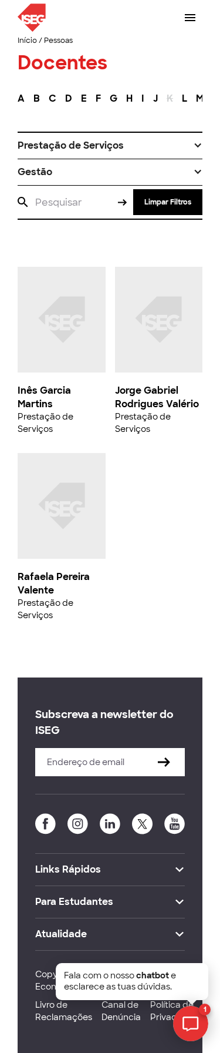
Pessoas (58, 40)
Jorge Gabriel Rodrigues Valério (157, 397)
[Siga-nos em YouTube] (174, 824)
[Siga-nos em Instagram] (77, 824)
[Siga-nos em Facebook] (45, 824)
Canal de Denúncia (121, 1011)
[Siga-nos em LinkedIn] (110, 824)
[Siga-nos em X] (142, 824)
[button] (110, 146)
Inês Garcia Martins (44, 397)
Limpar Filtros (167, 202)
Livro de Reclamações (63, 1011)
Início (27, 40)
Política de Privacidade (175, 1011)
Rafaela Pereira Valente (54, 583)
